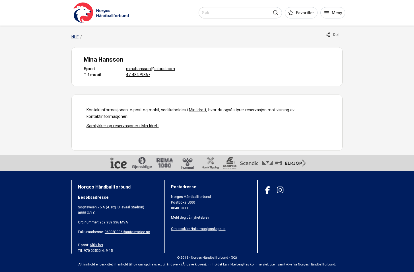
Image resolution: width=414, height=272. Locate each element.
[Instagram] (280, 190)
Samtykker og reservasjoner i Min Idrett (122, 126)
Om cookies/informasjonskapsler (198, 229)
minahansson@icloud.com (150, 68)
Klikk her (96, 245)
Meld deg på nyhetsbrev (190, 217)
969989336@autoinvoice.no (127, 232)
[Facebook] (267, 190)
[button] (276, 12)
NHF (75, 37)
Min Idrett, (198, 110)
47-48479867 (138, 74)
